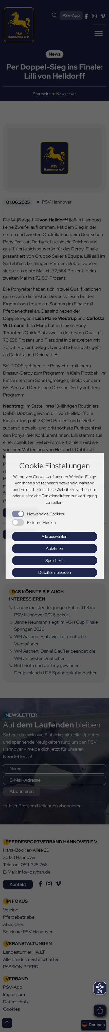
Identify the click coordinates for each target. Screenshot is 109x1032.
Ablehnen (54, 548)
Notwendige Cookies (45, 514)
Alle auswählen (54, 536)
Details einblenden (54, 572)
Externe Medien (41, 522)
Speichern (54, 560)
